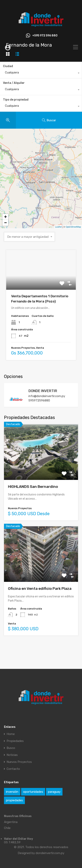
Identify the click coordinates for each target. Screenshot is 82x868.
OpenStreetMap (73, 226)
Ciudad (8, 66)
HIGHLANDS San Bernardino (33, 486)
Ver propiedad (41, 468)
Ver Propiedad (41, 282)
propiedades (14, 800)
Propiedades (15, 741)
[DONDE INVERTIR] (16, 402)
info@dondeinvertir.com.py (46, 396)
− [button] (5, 222)
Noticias (12, 755)
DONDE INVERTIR (42, 391)
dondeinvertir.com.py (50, 853)
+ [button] (5, 216)
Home (11, 734)
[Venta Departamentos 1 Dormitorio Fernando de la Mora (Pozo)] (41, 172)
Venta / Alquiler (14, 83)
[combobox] (41, 73)
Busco (11, 748)
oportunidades (33, 792)
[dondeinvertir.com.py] (41, 27)
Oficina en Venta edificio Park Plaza (39, 588)
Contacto (13, 768)
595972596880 (39, 400)
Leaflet (58, 226)
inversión (12, 792)
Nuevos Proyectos (19, 761)
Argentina (11, 822)
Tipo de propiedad (15, 99)
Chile (7, 828)
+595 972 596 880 (45, 35)
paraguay (54, 792)
